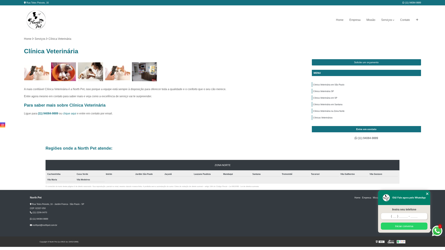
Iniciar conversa (404, 226)
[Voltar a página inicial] (36, 20)
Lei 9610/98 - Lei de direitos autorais (244, 186)
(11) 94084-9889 (412, 2)
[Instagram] (2, 125)
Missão (370, 19)
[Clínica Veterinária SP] (63, 71)
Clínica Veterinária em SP (325, 98)
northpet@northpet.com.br (44, 225)
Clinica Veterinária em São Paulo (328, 85)
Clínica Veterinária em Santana (327, 104)
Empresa (355, 19)
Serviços (386, 19)
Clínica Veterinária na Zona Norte (329, 111)
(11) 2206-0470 (39, 212)
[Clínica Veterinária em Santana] (117, 71)
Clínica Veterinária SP (323, 91)
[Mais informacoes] (417, 19)
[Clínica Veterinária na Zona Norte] (144, 71)
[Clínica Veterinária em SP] (90, 71)
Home (339, 19)
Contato (405, 19)
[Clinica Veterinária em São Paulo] (36, 71)
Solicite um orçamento (366, 62)
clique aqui (69, 113)
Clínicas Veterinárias (323, 117)
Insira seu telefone (404, 209)
